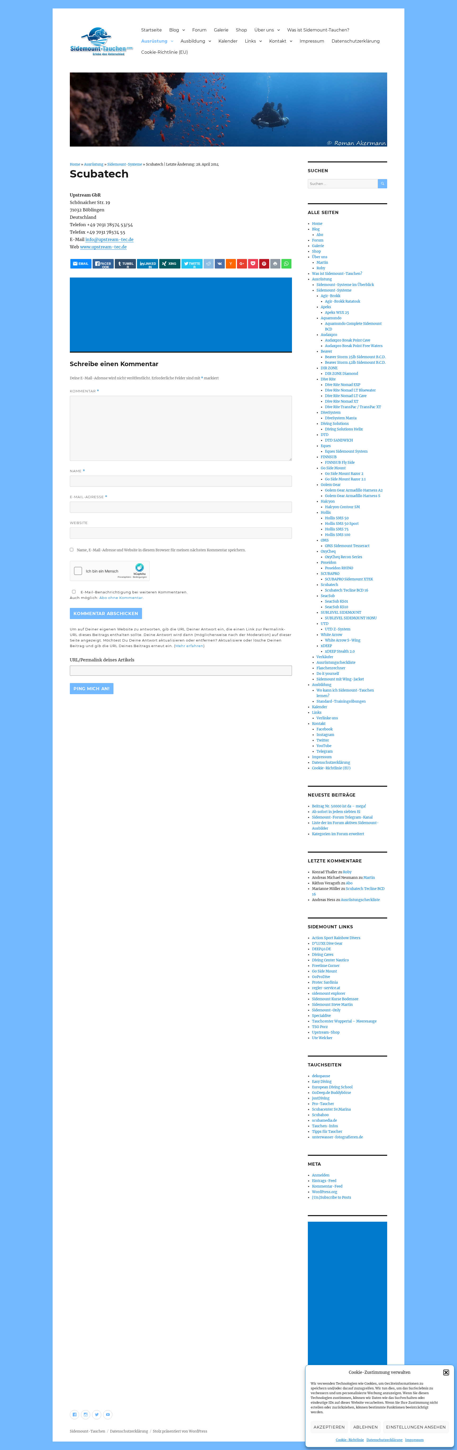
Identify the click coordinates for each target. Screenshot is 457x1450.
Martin (322, 262)
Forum (199, 30)
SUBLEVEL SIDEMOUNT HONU (351, 618)
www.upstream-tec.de (103, 246)
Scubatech (329, 585)
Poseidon (328, 562)
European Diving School (332, 1087)
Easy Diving (322, 1081)
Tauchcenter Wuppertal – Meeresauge (344, 1021)
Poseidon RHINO (339, 568)
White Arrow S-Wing (342, 640)
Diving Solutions (335, 423)
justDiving (321, 1098)
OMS (325, 540)
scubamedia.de (324, 1120)
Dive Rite (328, 379)
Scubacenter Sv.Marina (331, 1109)
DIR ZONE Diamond (341, 373)
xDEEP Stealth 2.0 (340, 651)
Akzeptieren (329, 1427)
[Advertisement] (182, 315)
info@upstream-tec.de (109, 239)
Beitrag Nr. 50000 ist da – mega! (339, 806)
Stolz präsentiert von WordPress (180, 1431)
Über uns (264, 30)
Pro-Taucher (323, 1104)
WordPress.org (324, 1192)
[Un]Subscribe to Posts (331, 1197)
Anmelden (321, 1175)
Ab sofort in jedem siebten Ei (336, 812)
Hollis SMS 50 (337, 518)
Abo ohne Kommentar (121, 598)
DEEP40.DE (321, 949)
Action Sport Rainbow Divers (336, 938)
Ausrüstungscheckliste (336, 662)
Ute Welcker (322, 1038)
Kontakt (277, 41)
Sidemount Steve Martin (332, 1004)
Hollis (326, 512)
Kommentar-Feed (327, 1186)
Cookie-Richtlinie (350, 1440)
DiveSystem (331, 412)
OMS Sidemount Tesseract (347, 546)
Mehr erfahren (189, 646)
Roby (321, 268)
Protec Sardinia (325, 982)
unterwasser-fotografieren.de (337, 1137)
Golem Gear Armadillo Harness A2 (354, 490)
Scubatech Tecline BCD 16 (346, 590)
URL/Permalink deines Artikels (102, 659)
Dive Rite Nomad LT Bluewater (350, 390)
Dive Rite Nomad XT (341, 401)
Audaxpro (329, 335)
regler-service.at (326, 988)
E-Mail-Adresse (88, 497)
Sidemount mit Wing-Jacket (340, 679)
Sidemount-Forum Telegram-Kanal (342, 817)
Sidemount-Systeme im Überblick (345, 285)
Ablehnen (365, 1427)
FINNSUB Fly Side (340, 462)
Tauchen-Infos (325, 1126)
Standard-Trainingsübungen (341, 701)
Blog (174, 30)
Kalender (227, 41)
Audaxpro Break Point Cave (347, 340)
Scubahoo (320, 1115)
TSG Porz (320, 1027)
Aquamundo (331, 318)
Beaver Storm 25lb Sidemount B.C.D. (355, 357)
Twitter (323, 740)
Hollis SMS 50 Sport (342, 523)
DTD (324, 435)
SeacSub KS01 (336, 601)
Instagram (325, 735)
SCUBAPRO (330, 573)
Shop (241, 30)
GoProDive (321, 977)
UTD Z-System (337, 629)
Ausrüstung (154, 41)
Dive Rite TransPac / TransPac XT (353, 407)
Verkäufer (325, 657)
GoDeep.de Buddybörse (331, 1092)
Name (77, 471)
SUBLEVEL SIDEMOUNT (341, 612)
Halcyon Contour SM (342, 507)
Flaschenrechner (331, 668)
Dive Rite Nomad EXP (342, 385)
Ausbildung (193, 41)
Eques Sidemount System (346, 451)
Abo (320, 235)
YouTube (324, 746)
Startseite (151, 30)
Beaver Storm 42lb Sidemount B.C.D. (355, 362)
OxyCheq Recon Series (343, 557)
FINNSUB (329, 457)
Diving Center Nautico (330, 960)
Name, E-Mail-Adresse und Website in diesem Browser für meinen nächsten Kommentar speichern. (161, 550)
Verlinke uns (327, 718)
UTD (324, 623)
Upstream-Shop (326, 1032)
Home (75, 164)
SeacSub (328, 596)
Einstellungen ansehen (416, 1427)
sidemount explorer (328, 993)
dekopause (321, 1076)
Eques (326, 446)
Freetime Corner (326, 965)
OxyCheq (328, 551)
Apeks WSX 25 (337, 312)
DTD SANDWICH (339, 440)
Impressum (414, 1440)
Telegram (325, 751)
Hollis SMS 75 (337, 529)
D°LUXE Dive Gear (327, 943)
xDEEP (326, 646)
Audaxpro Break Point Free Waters (354, 346)
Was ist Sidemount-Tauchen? (318, 30)
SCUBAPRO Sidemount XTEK (349, 579)
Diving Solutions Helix (344, 429)
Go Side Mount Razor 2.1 (345, 479)
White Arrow (331, 635)
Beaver (326, 351)
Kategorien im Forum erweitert (338, 834)
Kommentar (84, 391)
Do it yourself (328, 673)
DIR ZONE (329, 368)
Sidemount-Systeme (124, 164)
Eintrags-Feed (324, 1181)
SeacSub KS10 (336, 607)
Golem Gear (331, 485)
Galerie (221, 30)
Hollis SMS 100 (337, 535)
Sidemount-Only (326, 1010)
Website (79, 523)
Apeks (326, 307)
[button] (446, 1372)
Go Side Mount (333, 468)
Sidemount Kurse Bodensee (335, 999)
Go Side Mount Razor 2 (344, 473)
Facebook (325, 729)
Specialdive (321, 1015)
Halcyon (328, 501)
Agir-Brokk (330, 296)
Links (250, 41)
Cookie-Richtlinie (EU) (164, 52)
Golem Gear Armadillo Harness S (352, 496)
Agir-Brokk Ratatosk (342, 301)
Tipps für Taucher (327, 1131)
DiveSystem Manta (341, 418)
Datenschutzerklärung (385, 1440)
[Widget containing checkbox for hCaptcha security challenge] (110, 571)
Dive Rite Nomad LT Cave (346, 396)
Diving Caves (322, 954)
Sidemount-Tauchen (87, 1431)
